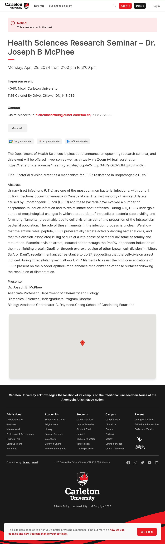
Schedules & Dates (55, 419)
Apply (124, 5)
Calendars (50, 438)
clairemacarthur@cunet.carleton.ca (63, 115)
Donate (140, 5)
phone (26, 462)
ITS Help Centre (85, 448)
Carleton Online (53, 443)
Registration (83, 443)
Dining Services (114, 443)
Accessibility (80, 506)
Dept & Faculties (85, 424)
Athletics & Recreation (147, 424)
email (35, 462)
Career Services (85, 419)
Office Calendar (79, 141)
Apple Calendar (51, 141)
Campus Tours (14, 443)
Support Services (54, 434)
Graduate (11, 424)
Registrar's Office (86, 438)
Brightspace (51, 424)
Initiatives (11, 448)
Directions (111, 424)
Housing (81, 434)
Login (156, 6)
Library (48, 429)
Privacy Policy (61, 506)
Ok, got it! (147, 531)
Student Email (84, 429)
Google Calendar (23, 141)
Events (39, 5)
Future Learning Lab (55, 448)
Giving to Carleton (144, 419)
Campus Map (113, 419)
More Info (18, 128)
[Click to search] (114, 6)
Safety (109, 438)
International (13, 429)
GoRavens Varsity (144, 429)
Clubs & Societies (115, 448)
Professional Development (20, 434)
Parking (110, 434)
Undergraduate (14, 419)
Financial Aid (13, 438)
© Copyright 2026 (101, 506)
